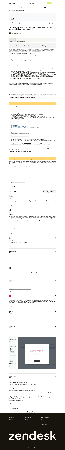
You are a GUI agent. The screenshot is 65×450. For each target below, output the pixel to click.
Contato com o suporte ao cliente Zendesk (15, 228)
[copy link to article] (55, 23)
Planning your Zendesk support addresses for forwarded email (21, 60)
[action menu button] (55, 196)
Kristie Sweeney (14, 32)
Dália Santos (13, 251)
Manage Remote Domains (30, 166)
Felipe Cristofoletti (14, 267)
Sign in (44, 3)
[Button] (12, 186)
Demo (54, 3)
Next (37, 411)
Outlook (12, 167)
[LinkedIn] (50, 23)
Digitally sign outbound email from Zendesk (18, 182)
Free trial (49, 3)
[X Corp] (52, 23)
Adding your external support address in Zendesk (18, 61)
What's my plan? (54, 37)
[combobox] (45, 192)
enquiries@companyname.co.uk (22, 387)
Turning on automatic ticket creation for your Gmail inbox (35, 73)
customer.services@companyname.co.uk (29, 384)
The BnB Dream (14, 326)
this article (29, 317)
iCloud (12, 169)
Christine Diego (14, 280)
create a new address (40, 81)
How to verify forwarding (46, 144)
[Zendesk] (32, 435)
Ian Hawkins (13, 376)
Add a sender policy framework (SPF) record (18, 180)
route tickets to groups (23, 95)
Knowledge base (31, 3)
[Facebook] (53, 23)
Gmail (11, 168)
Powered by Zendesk (34, 447)
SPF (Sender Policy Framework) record (18, 149)
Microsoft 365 (13, 166)
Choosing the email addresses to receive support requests (23, 49)
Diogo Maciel (13, 210)
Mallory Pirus (13, 196)
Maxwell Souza (13, 238)
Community (39, 3)
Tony (12, 311)
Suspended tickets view (27, 143)
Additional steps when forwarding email (17, 63)
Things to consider (13, 59)
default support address (21, 81)
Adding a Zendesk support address (44, 107)
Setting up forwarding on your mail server (17, 62)
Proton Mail (12, 172)
